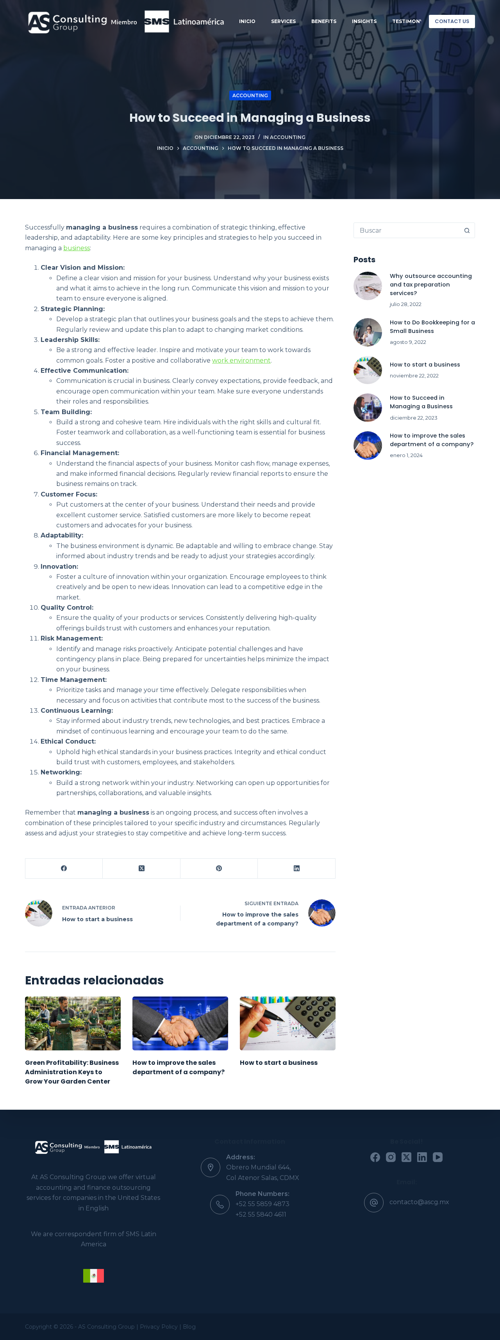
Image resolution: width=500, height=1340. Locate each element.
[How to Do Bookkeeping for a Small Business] (368, 332)
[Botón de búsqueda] (467, 230)
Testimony (407, 21)
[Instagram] (391, 1157)
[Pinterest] (219, 869)
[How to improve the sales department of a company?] (180, 1023)
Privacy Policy (159, 1326)
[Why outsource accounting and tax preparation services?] (368, 286)
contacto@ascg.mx (419, 1202)
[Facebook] (64, 869)
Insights (364, 21)
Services (283, 21)
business (76, 248)
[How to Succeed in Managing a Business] (368, 407)
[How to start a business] (288, 1023)
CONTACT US (452, 21)
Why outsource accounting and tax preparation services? (431, 284)
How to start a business (279, 1062)
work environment (241, 360)
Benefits (323, 21)
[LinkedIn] (296, 869)
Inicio (247, 21)
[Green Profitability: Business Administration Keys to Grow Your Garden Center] (73, 1023)
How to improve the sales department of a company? (178, 1067)
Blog (189, 1326)
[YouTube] (438, 1157)
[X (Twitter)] (141, 869)
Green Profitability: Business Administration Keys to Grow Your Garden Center (72, 1072)
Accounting (250, 95)
